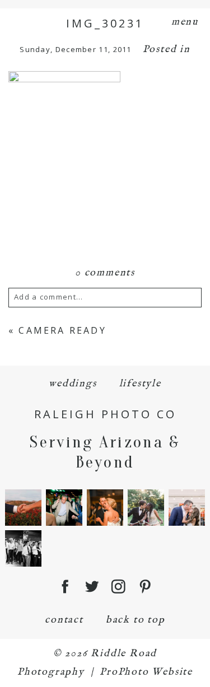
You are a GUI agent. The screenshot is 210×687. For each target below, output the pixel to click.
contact (64, 620)
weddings (72, 383)
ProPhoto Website (146, 672)
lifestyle (140, 383)
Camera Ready (62, 330)
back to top (135, 620)
